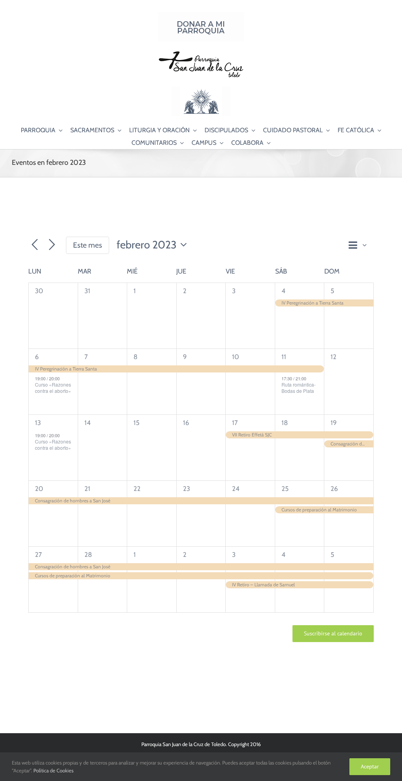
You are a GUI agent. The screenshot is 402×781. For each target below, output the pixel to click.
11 (283, 357)
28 (88, 554)
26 (334, 489)
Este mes (87, 245)
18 (284, 423)
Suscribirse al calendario (333, 633)
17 (235, 423)
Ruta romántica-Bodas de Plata (298, 387)
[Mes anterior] (34, 245)
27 (38, 554)
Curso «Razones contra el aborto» (53, 387)
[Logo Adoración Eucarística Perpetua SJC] (201, 90)
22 (137, 489)
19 (334, 423)
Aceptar (370, 766)
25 (285, 489)
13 (38, 423)
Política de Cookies (53, 770)
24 (235, 489)
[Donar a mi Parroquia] (201, 15)
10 (235, 357)
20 (39, 489)
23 (186, 489)
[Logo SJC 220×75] (201, 53)
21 (87, 489)
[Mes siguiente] (52, 245)
